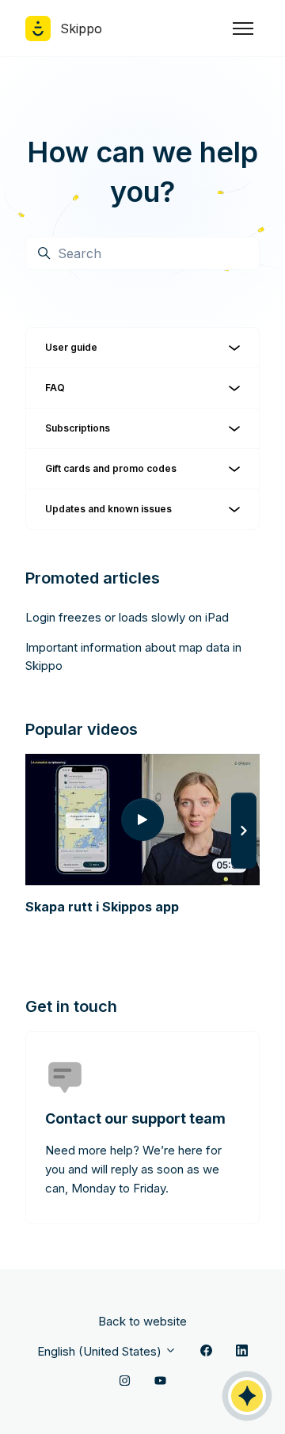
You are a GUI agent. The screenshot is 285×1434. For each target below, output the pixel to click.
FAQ (55, 388)
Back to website (142, 1321)
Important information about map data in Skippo (133, 656)
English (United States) (101, 1351)
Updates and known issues (108, 509)
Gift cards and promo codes (111, 468)
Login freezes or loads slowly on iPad (127, 617)
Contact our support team (135, 1118)
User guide (71, 347)
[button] (243, 831)
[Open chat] (247, 1396)
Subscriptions (77, 428)
